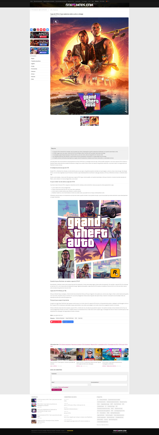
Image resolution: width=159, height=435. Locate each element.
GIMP (111, 404)
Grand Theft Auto (69, 318)
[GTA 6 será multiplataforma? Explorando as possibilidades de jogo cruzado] (33, 410)
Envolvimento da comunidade (114, 399)
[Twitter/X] (34, 29)
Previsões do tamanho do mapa (103, 408)
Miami (112, 408)
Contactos (63, 430)
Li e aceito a (61, 387)
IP (105, 406)
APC (51, 10)
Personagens (84, 1)
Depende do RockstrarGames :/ (71, 409)
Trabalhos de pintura (111, 366)
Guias (51, 366)
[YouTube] (41, 29)
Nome (53, 382)
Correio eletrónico (95, 382)
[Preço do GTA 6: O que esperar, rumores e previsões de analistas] (63, 354)
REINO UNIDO (100, 419)
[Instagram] (38, 29)
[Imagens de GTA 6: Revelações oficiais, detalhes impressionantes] (33, 421)
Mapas (32, 58)
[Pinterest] (44, 29)
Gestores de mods (118, 408)
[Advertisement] (89, 136)
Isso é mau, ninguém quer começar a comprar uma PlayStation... (78, 417)
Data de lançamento (38, 1)
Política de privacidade (51, 430)
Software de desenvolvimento (113, 401)
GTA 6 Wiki (102, 1)
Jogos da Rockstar (100, 415)
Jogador (33, 63)
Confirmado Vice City (101, 401)
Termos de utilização (42, 430)
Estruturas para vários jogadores (103, 410)
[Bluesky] (47, 29)
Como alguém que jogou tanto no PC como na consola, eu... (77, 421)
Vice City (80, 318)
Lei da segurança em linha (119, 410)
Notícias (97, 1)
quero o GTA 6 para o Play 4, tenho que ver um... (75, 405)
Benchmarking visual (113, 419)
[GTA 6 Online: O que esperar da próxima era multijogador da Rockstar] (115, 354)
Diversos (33, 76)
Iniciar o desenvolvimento (119, 415)
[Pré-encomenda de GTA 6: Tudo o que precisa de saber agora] (33, 416)
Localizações (77, 1)
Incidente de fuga (111, 406)
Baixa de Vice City (123, 401)
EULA (98, 404)
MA (116, 406)
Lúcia (89, 1)
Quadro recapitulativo (101, 417)
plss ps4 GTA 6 (67, 413)
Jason (93, 1)
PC (97, 412)
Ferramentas (34, 68)
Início (31, 1)
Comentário (54, 373)
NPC (112, 410)
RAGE (108, 412)
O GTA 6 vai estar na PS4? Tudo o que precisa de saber (49, 399)
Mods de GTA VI (104, 424)
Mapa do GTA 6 (71, 1)
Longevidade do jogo (105, 404)
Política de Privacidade (63, 387)
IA (97, 399)
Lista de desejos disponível (102, 421)
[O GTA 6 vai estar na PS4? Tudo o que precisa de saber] (33, 400)
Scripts (32, 66)
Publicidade (58, 430)
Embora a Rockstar (60, 318)
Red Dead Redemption (115, 412)
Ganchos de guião (109, 415)
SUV (81, 366)
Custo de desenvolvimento (61, 1)
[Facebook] (31, 29)
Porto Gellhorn (103, 412)
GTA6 (65, 401)
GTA (76, 318)
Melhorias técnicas (110, 417)
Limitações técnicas (119, 417)
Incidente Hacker (100, 406)
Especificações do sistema (48, 1)
